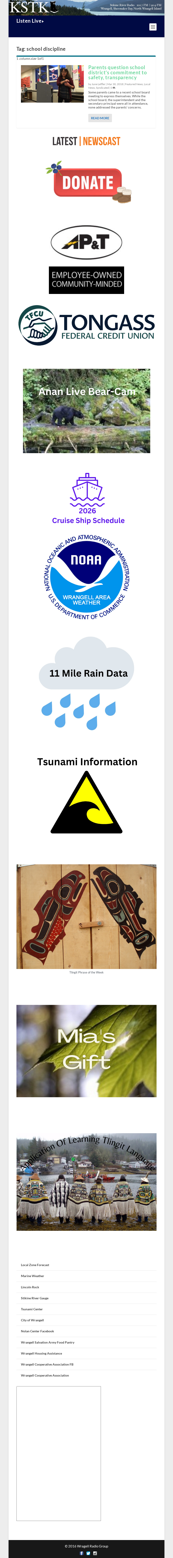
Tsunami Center (32, 1309)
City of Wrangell (32, 1320)
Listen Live (29, 21)
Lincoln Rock (30, 1287)
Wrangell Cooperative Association (45, 1375)
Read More (100, 118)
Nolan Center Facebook (37, 1331)
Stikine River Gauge (34, 1298)
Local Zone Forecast (35, 1265)
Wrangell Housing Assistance (41, 1353)
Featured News (134, 84)
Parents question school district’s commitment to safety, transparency (117, 72)
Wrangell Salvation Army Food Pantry (47, 1342)
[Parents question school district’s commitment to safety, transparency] (52, 84)
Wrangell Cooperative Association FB (47, 1364)
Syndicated (102, 87)
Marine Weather (32, 1276)
